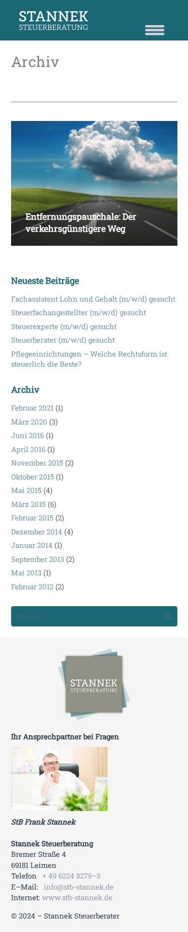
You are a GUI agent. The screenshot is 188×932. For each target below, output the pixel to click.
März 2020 (29, 421)
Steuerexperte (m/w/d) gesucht (64, 326)
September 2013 (37, 559)
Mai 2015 (26, 490)
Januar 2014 (32, 545)
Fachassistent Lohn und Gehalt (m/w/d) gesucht (93, 299)
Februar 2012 (32, 586)
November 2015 (37, 462)
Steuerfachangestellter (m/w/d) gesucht (78, 312)
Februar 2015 (32, 517)
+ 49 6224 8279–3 (71, 875)
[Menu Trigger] (155, 29)
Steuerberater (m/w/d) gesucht (63, 340)
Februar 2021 (32, 408)
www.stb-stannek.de (77, 897)
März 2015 (28, 504)
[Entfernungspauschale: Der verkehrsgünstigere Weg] (94, 127)
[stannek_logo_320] (94, 684)
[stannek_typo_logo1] (103, 20)
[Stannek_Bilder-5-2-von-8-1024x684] (94, 779)
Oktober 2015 (32, 476)
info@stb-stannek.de (79, 887)
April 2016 (28, 449)
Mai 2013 (26, 572)
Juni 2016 (27, 435)
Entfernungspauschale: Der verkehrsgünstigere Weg (81, 222)
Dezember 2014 (36, 531)
